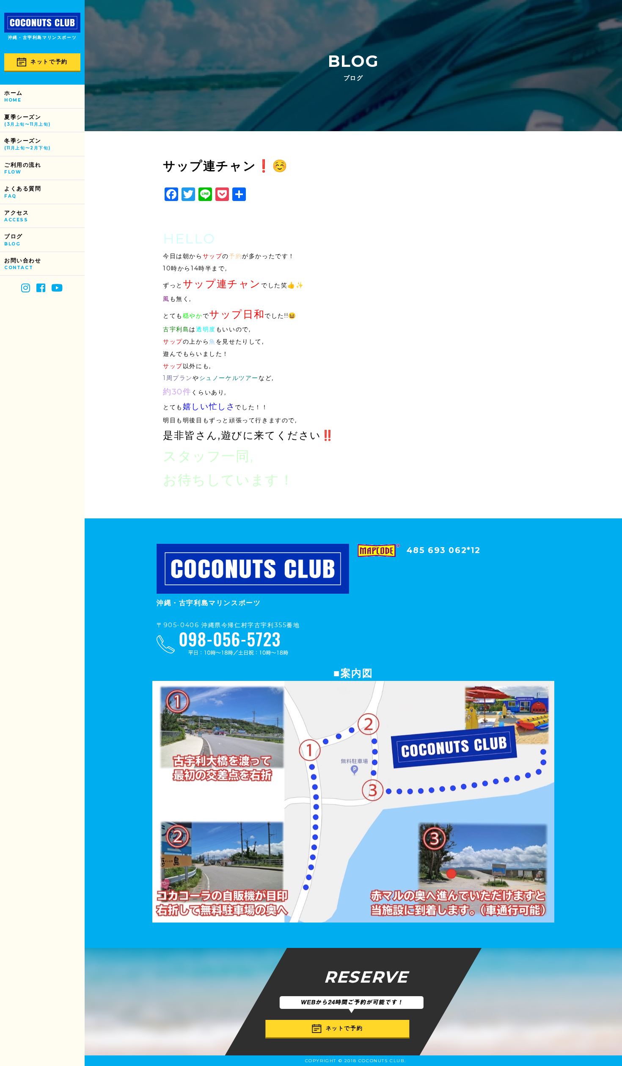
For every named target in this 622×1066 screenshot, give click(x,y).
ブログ (13, 239)
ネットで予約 (49, 61)
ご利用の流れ (22, 168)
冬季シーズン (27, 144)
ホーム (13, 96)
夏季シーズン (27, 120)
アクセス (16, 216)
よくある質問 (22, 191)
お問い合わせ (22, 263)
